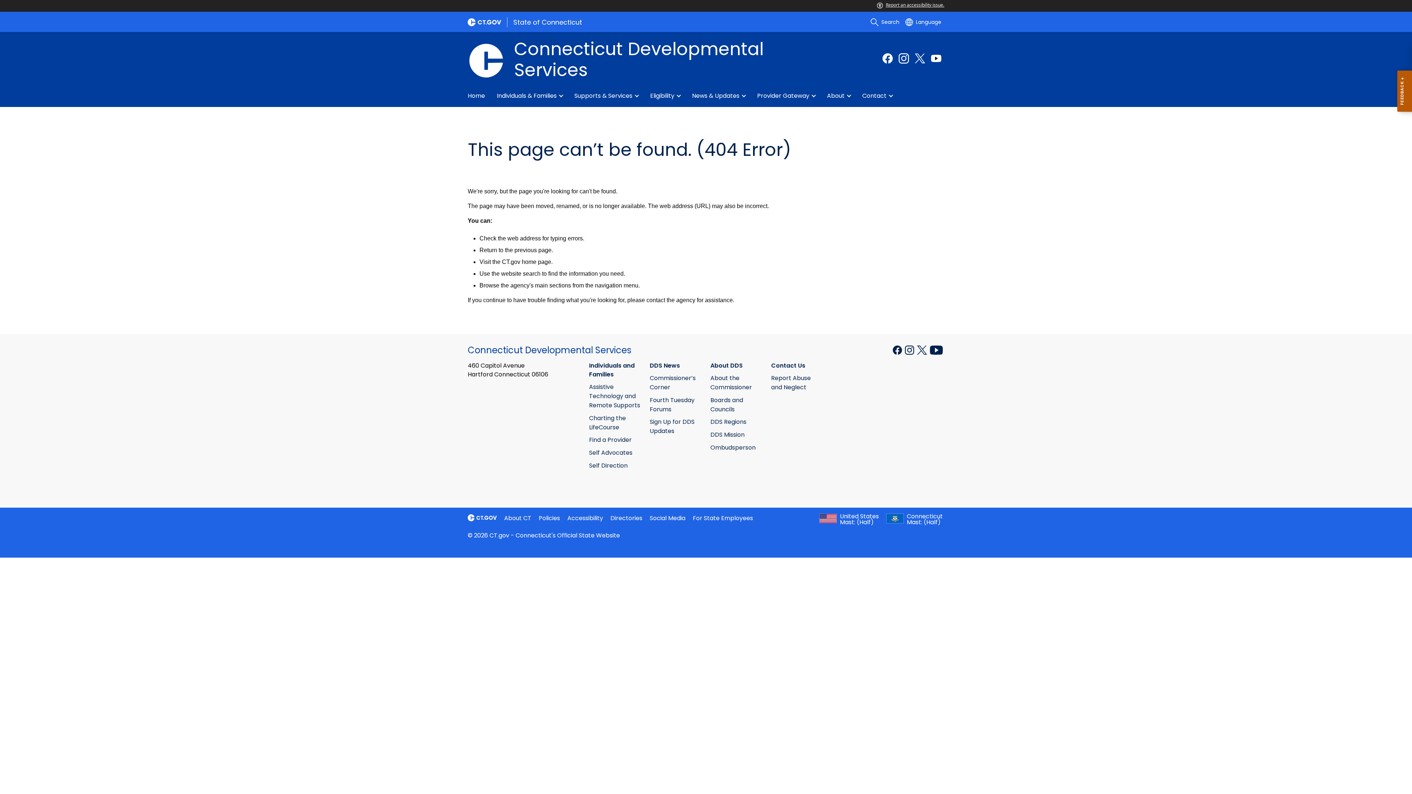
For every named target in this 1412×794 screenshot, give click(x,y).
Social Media (667, 518)
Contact (874, 96)
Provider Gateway (783, 96)
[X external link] (922, 350)
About (836, 96)
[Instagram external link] (904, 58)
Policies (549, 518)
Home (476, 96)
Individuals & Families (527, 96)
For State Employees (723, 518)
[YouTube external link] (936, 350)
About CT (517, 518)
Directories (626, 518)
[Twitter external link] (920, 58)
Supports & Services (603, 96)
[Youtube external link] (936, 58)
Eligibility (662, 96)
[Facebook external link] (888, 58)
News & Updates (715, 96)
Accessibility (585, 518)
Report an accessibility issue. (915, 5)
